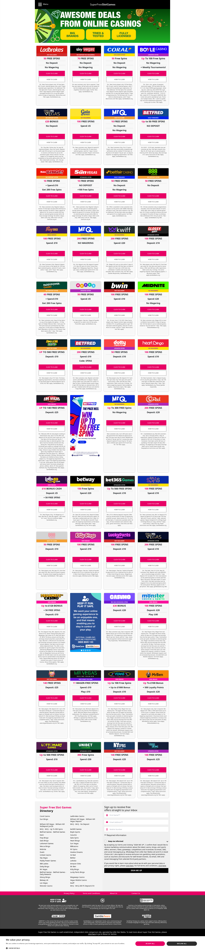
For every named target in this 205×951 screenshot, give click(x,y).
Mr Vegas (43, 869)
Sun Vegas (74, 843)
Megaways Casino (77, 877)
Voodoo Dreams (76, 852)
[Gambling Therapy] (147, 916)
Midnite (43, 849)
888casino (74, 846)
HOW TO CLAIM (52, 79)
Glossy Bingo (45, 877)
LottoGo (73, 861)
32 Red (73, 855)
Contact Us (136, 893)
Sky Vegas (44, 858)
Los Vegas (44, 883)
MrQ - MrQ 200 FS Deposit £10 (82, 886)
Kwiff (72, 883)
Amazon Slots (75, 863)
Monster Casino (46, 886)
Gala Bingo (44, 840)
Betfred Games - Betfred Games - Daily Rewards (53, 873)
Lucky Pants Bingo (77, 872)
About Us (113, 893)
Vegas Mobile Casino (78, 880)
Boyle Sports (75, 832)
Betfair (73, 858)
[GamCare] (146, 900)
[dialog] (102, 943)
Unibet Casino (45, 855)
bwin (42, 835)
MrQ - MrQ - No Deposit (79, 824)
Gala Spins (74, 838)
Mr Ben (73, 866)
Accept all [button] (150, 944)
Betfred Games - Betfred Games (52, 832)
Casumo (73, 835)
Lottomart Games (47, 843)
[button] (68, 948)
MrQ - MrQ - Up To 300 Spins (51, 829)
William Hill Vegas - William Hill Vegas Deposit (82, 820)
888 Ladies (44, 863)
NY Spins (73, 849)
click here (129, 866)
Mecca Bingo (45, 846)
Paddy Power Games (48, 861)
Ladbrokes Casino (77, 816)
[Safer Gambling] (58, 900)
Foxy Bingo (44, 838)
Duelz (42, 852)
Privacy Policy (69, 893)
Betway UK (44, 880)
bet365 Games (76, 829)
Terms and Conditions (91, 893)
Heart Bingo (75, 840)
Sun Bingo (44, 819)
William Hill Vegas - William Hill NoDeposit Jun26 (52, 825)
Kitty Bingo (74, 869)
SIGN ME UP (136, 870)
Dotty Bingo (44, 866)
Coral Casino (45, 816)
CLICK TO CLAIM (52, 73)
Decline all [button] (182, 944)
